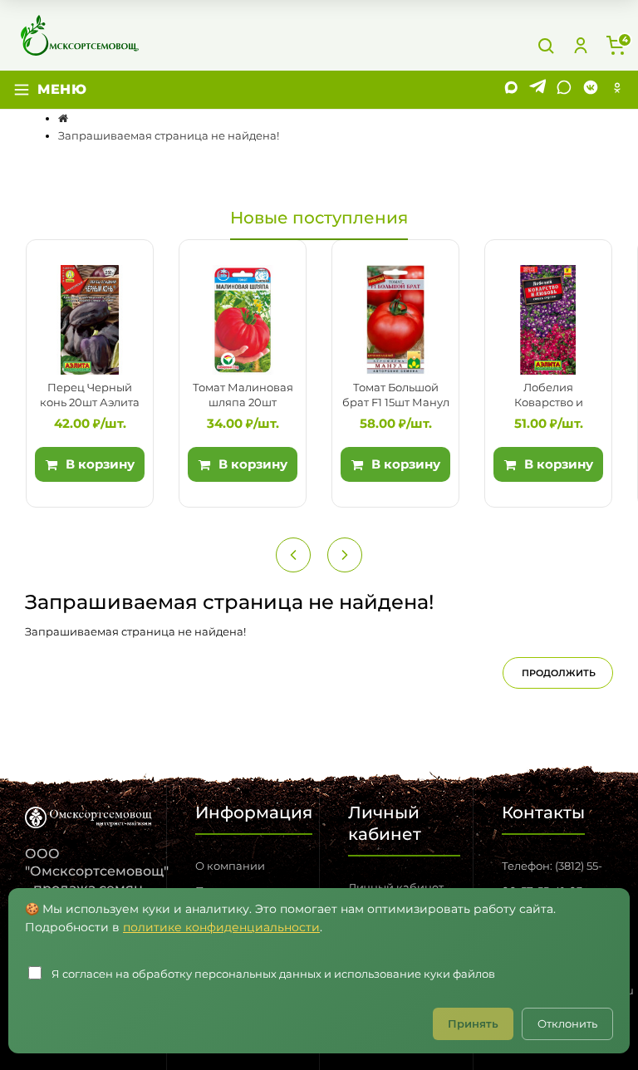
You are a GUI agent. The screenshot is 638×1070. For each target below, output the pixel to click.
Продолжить (559, 673)
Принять (473, 1023)
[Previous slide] (293, 554)
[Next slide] (344, 554)
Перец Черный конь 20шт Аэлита (90, 394)
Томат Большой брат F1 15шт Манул (395, 394)
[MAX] (511, 90)
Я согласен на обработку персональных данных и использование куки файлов (273, 973)
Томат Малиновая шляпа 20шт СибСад (243, 395)
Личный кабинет (396, 887)
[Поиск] (546, 45)
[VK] (590, 90)
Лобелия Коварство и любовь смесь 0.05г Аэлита (548, 395)
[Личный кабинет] (581, 45)
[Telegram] (537, 90)
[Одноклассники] (617, 90)
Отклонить (567, 1023)
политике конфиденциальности (221, 927)
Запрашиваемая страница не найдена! (168, 135)
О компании (230, 865)
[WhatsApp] (564, 90)
